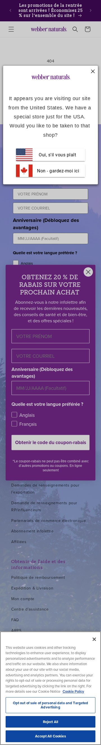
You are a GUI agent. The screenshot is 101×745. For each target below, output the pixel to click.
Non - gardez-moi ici (57, 170)
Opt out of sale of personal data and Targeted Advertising (50, 705)
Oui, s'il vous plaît (57, 154)
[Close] (94, 639)
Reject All (50, 721)
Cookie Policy (73, 691)
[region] (50, 688)
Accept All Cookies (50, 736)
